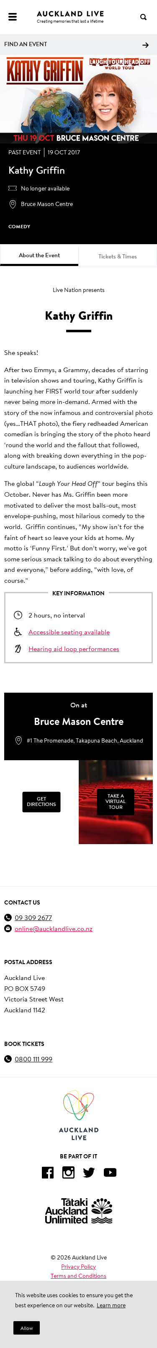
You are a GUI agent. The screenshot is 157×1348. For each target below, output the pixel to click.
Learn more (111, 1305)
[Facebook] (47, 1174)
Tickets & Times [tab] (117, 256)
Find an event (25, 44)
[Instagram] (68, 1174)
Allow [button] (27, 1328)
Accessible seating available (69, 631)
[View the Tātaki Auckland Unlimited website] (78, 1210)
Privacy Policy (78, 1266)
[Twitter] (89, 1174)
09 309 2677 (33, 917)
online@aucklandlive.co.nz (54, 928)
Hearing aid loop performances (73, 648)
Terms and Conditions (78, 1276)
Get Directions (41, 801)
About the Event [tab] (39, 255)
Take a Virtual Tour (116, 802)
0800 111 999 (33, 1058)
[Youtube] (110, 1174)
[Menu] (12, 16)
